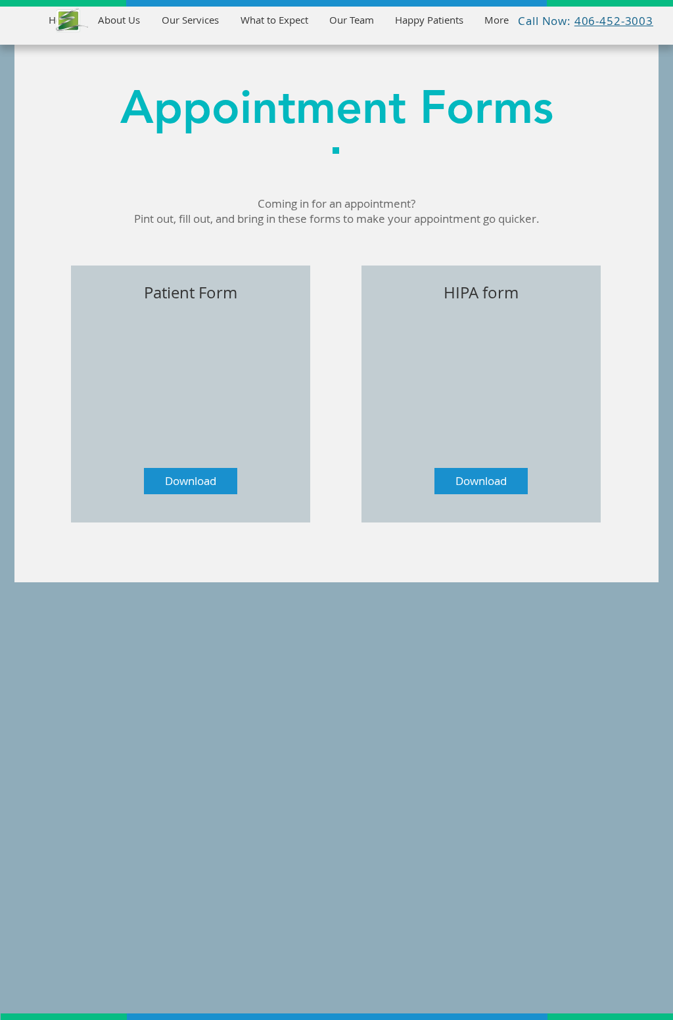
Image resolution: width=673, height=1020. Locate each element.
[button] (190, 481)
